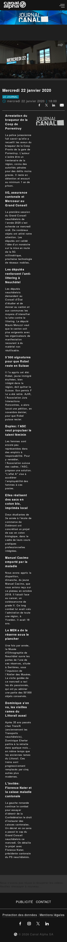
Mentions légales (52, 915)
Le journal (10, 96)
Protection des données (20, 915)
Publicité (24, 902)
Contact (43, 902)
